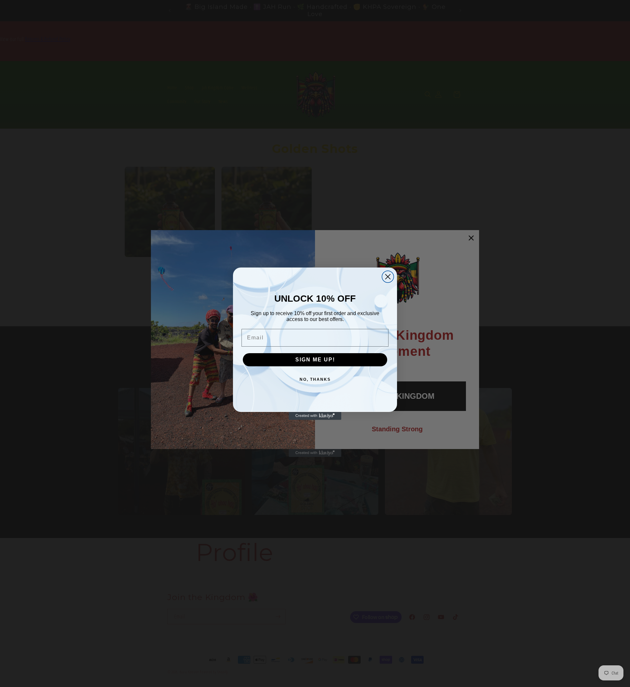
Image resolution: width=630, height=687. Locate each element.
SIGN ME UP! (315, 359)
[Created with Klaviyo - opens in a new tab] (315, 416)
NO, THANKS (315, 379)
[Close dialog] (388, 277)
